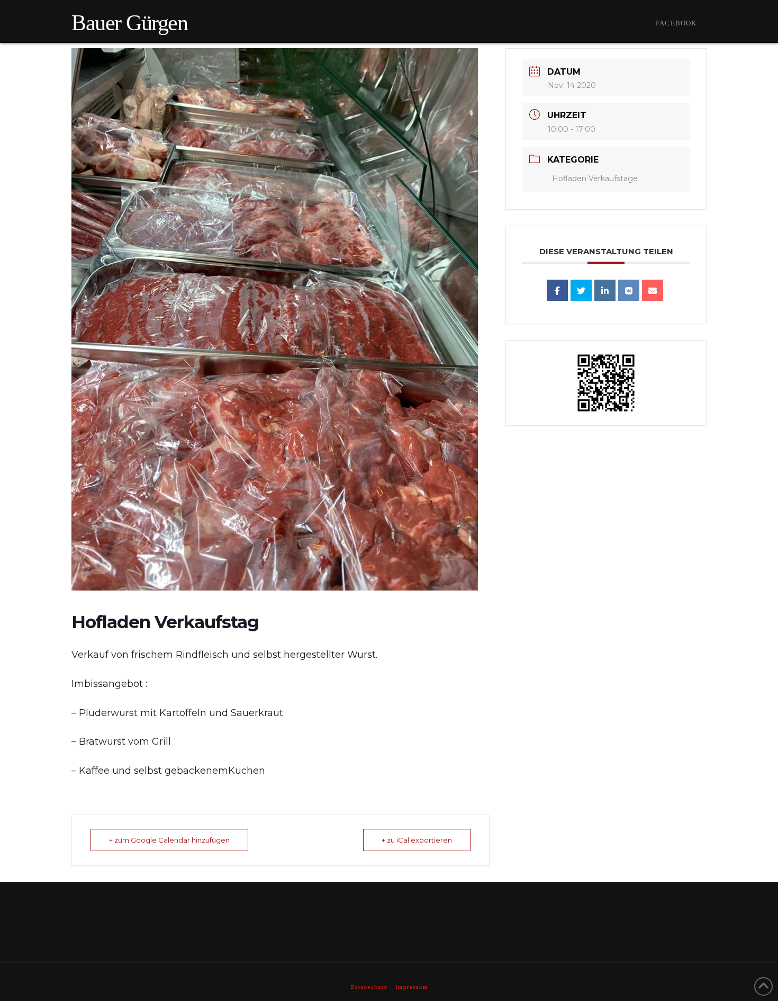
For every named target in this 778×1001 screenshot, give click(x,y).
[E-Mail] (652, 290)
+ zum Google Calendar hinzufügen (169, 840)
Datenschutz (368, 987)
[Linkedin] (605, 290)
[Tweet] (581, 290)
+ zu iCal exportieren (417, 840)
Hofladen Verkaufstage (595, 178)
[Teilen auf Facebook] (557, 290)
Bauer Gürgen (129, 23)
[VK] (628, 290)
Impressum (411, 987)
